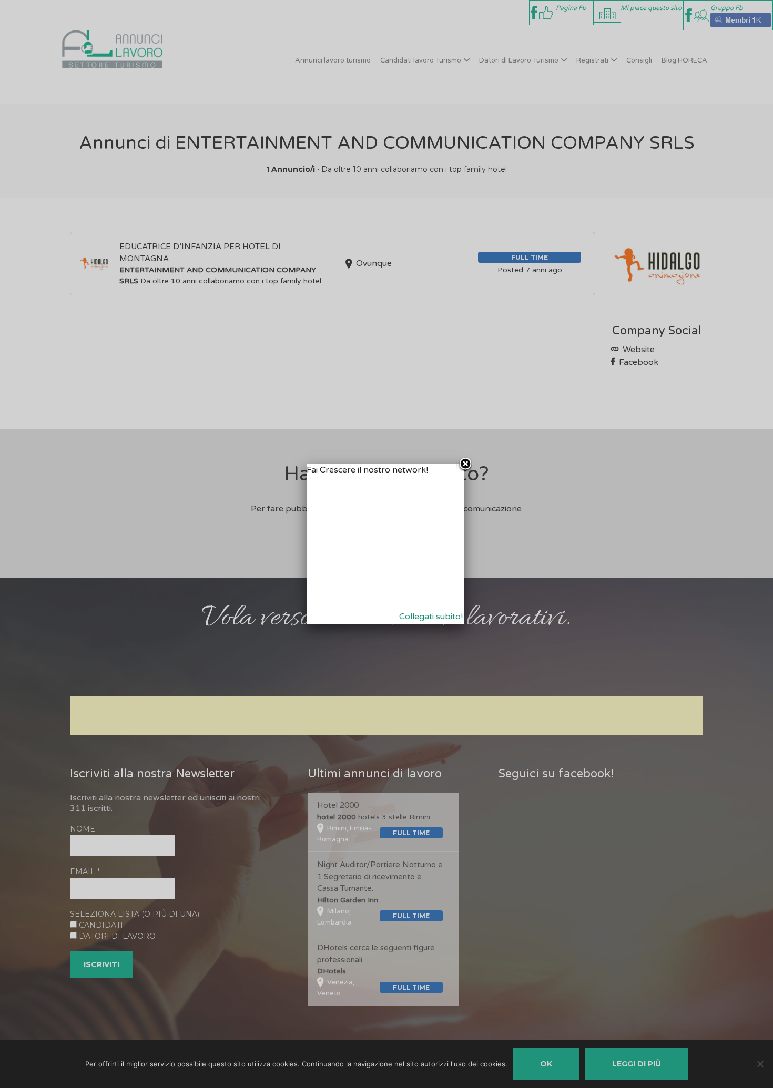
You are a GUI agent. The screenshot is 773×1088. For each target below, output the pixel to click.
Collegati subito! (431, 616)
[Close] (464, 463)
